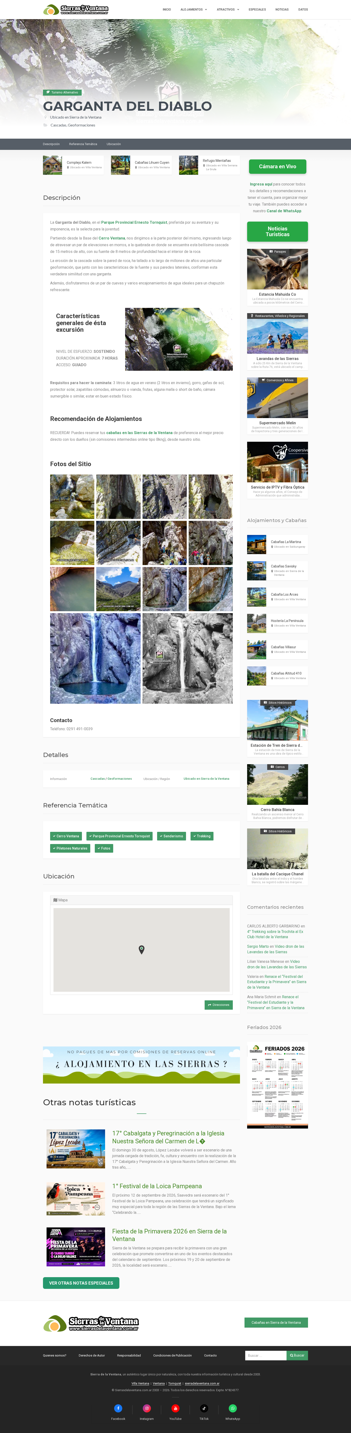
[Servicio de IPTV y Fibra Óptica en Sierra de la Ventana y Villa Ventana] (277, 470)
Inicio (167, 9)
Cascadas (97, 778)
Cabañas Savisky (284, 566)
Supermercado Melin (277, 423)
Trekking (204, 836)
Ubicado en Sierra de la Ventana (75, 117)
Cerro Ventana (68, 836)
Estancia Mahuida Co (277, 294)
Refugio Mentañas (217, 161)
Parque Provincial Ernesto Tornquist (121, 836)
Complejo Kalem (79, 162)
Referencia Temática (83, 144)
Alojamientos (192, 9)
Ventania (159, 1383)
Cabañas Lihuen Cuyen (152, 162)
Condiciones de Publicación (172, 1355)
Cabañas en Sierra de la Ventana (276, 1322)
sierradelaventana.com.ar (202, 1383)
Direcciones (221, 1005)
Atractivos (226, 9)
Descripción (51, 144)
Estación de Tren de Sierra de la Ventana (286, 745)
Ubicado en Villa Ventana (86, 167)
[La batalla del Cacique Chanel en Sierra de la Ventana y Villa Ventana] (277, 857)
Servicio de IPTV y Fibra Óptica (277, 487)
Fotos (105, 848)
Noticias (282, 9)
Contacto (210, 1355)
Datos (303, 9)
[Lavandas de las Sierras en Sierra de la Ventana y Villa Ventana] (277, 341)
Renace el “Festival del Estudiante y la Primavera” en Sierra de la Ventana (276, 982)
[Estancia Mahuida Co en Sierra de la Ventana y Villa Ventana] (277, 277)
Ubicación (114, 144)
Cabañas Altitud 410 (286, 673)
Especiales (257, 9)
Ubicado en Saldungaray (289, 546)
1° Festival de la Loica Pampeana (157, 1186)
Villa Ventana (140, 1383)
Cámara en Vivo (277, 166)
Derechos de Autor (92, 1355)
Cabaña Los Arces (284, 594)
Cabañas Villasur (283, 647)
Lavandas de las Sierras (278, 358)
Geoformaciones (119, 778)
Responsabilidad (129, 1355)
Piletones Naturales (72, 848)
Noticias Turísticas (278, 231)
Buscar (298, 1355)
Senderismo (173, 836)
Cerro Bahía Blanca (277, 809)
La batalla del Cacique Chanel (277, 874)
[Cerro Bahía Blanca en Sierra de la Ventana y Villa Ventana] (277, 792)
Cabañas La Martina (286, 542)
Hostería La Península (287, 621)
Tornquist (174, 1383)
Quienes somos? (54, 1355)
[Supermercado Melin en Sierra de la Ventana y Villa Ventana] (277, 406)
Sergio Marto (258, 946)
